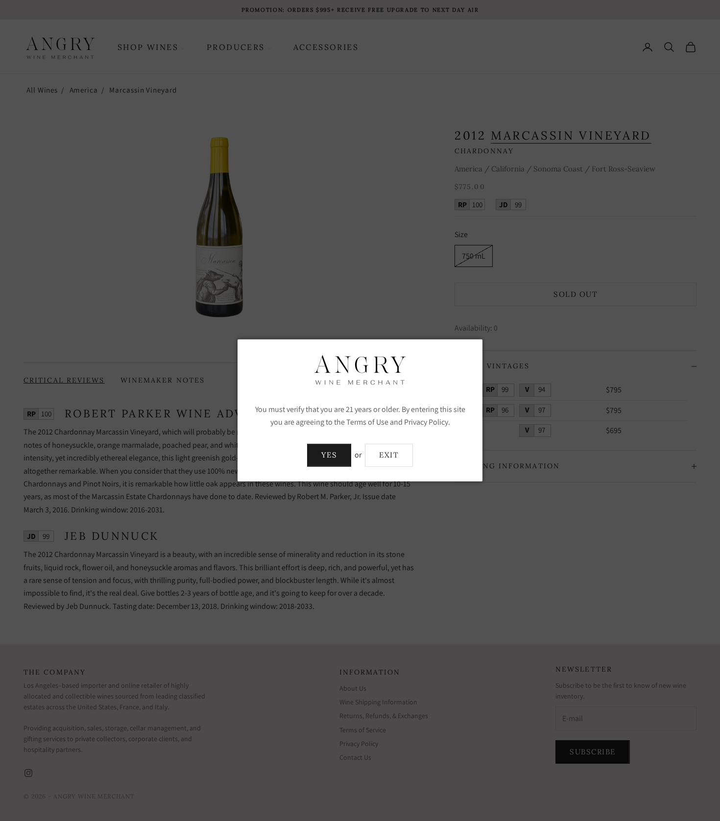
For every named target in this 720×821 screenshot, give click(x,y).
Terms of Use (367, 422)
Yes (329, 454)
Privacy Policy (426, 422)
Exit (389, 454)
